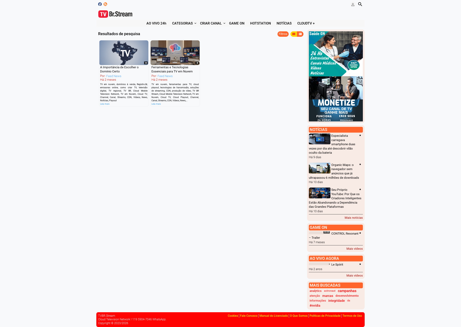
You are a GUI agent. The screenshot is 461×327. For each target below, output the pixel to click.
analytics (316, 291)
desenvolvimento (347, 295)
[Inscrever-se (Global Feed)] (105, 4)
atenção (315, 295)
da (348, 300)
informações (318, 300)
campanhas (347, 291)
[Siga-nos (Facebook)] (100, 4)
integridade (336, 300)
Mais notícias (354, 217)
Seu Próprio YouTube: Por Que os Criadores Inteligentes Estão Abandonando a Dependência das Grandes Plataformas (335, 198)
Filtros (283, 34)
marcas (327, 296)
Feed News (113, 76)
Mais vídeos (354, 248)
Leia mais (104, 104)
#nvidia (315, 305)
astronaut (329, 290)
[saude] (336, 53)
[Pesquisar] (360, 4)
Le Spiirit (337, 264)
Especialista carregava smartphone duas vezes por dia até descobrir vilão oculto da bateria (332, 144)
